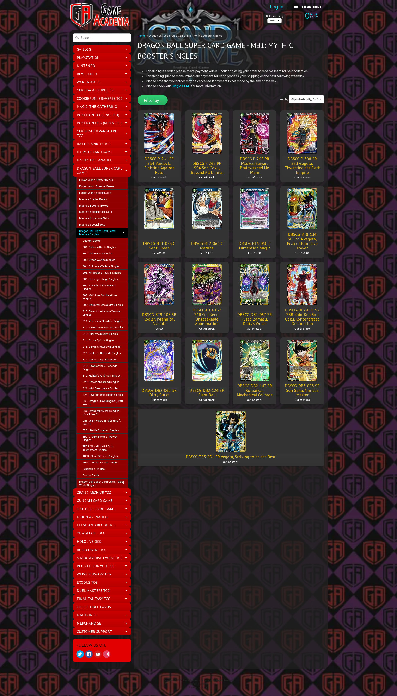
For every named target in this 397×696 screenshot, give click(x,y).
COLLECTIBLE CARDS (94, 607)
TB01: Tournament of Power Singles (100, 438)
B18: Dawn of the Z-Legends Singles (100, 367)
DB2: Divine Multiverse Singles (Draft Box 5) (101, 412)
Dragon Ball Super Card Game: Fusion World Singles (102, 483)
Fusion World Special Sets (95, 192)
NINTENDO (86, 65)
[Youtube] (98, 654)
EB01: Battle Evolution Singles (101, 430)
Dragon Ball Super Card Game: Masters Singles (97, 232)
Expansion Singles (94, 468)
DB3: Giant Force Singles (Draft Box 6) (102, 422)
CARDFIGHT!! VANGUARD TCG (97, 133)
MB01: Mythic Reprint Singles (100, 462)
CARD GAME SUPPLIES (95, 90)
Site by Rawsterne (199, 684)
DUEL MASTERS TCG (93, 590)
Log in (276, 6)
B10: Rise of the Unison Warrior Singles (102, 313)
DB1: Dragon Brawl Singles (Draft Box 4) (103, 402)
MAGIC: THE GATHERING (97, 106)
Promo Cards (91, 475)
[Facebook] (89, 654)
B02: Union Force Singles (98, 253)
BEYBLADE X (87, 73)
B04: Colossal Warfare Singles (101, 266)
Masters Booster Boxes (93, 205)
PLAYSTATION (88, 57)
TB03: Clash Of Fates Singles (100, 456)
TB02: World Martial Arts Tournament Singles (98, 448)
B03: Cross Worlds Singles (99, 259)
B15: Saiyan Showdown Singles (101, 346)
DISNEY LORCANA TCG (94, 160)
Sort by (284, 99)
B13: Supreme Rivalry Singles (100, 333)
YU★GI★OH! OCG (91, 533)
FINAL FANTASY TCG (93, 598)
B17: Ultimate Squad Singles (100, 359)
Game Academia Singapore (197, 680)
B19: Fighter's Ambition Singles (102, 375)
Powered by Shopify (198, 687)
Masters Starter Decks (93, 199)
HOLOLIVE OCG (89, 541)
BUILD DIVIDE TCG (91, 549)
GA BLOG (84, 49)
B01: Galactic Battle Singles (99, 247)
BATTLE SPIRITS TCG (94, 143)
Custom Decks (91, 240)
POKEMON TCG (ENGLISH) (98, 114)
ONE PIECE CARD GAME (96, 508)
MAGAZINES (86, 615)
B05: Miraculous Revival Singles (102, 272)
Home (141, 35)
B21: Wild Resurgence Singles (101, 388)
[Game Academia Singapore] (100, 15)
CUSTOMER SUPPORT (94, 631)
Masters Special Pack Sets (95, 211)
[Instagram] (106, 654)
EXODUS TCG (87, 582)
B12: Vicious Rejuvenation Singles (103, 327)
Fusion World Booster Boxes (96, 186)
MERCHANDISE (89, 623)
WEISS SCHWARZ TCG (94, 574)
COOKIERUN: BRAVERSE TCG (100, 98)
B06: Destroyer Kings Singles (100, 279)
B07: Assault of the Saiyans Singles (99, 287)
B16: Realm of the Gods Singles (102, 353)
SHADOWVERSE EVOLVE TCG (100, 557)
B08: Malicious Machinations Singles (100, 296)
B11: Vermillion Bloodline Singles (102, 321)
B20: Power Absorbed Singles (101, 382)
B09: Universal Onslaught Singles (103, 304)
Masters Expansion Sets (94, 218)
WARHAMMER (88, 82)
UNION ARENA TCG (92, 516)
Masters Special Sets (92, 224)
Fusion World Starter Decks (96, 180)
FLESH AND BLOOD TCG (96, 525)
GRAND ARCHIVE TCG (94, 492)
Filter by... (152, 100)
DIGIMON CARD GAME (94, 152)
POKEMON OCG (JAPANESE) (99, 122)
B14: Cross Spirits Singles (98, 340)
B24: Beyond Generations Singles (103, 394)
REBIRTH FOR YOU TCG (95, 566)
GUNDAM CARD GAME (95, 500)
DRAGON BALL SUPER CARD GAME (100, 170)
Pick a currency (274, 16)
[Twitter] (80, 654)
